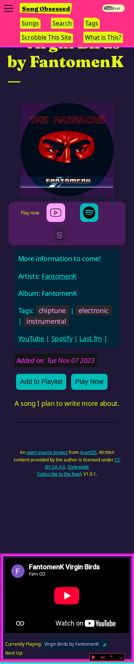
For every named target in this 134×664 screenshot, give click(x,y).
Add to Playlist (41, 381)
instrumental (46, 321)
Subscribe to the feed (59, 474)
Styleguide (78, 467)
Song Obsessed (46, 8)
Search (62, 23)
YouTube (31, 338)
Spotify (62, 338)
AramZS (88, 452)
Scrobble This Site (46, 37)
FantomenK (59, 276)
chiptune (52, 310)
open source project (47, 452)
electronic (94, 310)
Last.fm (90, 338)
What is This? (103, 37)
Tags (91, 23)
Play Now (89, 381)
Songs (30, 23)
